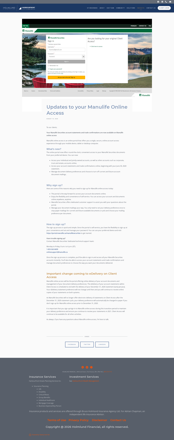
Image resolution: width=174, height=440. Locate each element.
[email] (87, 367)
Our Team (110, 8)
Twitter (87, 344)
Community (120, 8)
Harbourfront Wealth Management (85, 381)
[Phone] (166, 1)
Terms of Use (56, 420)
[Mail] (170, 1)
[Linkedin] (162, 1)
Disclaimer (99, 420)
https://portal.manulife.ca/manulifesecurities (64, 233)
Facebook (72, 344)
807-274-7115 (108, 372)
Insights (140, 8)
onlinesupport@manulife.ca (57, 252)
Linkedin (102, 344)
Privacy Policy (79, 420)
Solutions (131, 8)
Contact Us (151, 8)
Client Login (164, 8)
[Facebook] (158, 1)
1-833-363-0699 (52, 249)
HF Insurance (92, 8)
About (102, 8)
